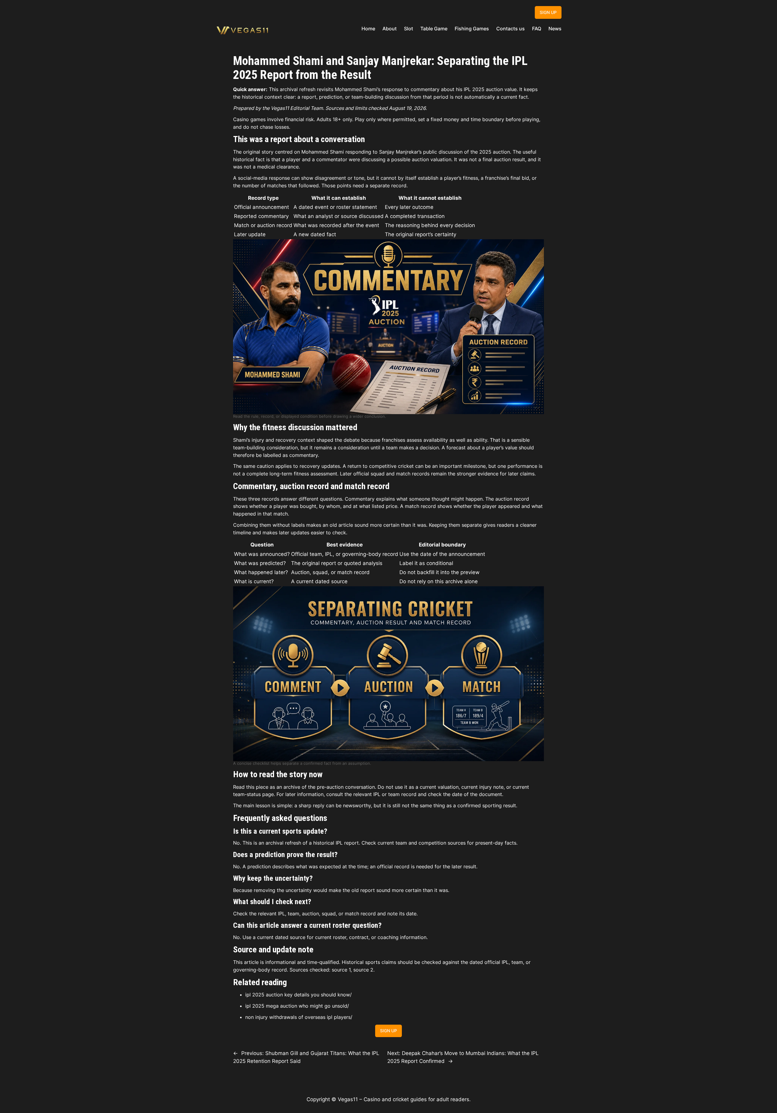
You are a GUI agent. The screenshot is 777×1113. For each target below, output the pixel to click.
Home (368, 29)
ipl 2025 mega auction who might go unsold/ (297, 1006)
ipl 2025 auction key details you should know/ (298, 995)
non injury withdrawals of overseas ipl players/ (298, 1017)
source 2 (363, 970)
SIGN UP (548, 12)
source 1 (341, 970)
